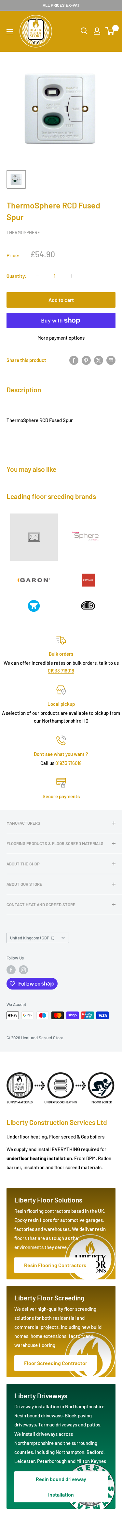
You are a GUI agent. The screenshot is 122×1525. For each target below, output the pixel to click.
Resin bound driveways (38, 1415)
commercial (27, 1327)
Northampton (70, 1452)
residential (65, 1318)
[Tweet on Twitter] (98, 360)
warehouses (57, 1229)
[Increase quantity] (72, 276)
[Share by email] (110, 360)
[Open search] (84, 31)
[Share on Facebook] (73, 360)
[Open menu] (10, 31)
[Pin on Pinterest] (86, 360)
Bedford (95, 1452)
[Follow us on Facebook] (11, 969)
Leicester (24, 1461)
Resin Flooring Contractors (55, 1265)
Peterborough (52, 1461)
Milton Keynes (91, 1461)
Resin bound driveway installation (61, 1487)
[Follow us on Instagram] (23, 969)
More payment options (61, 338)
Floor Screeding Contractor (55, 1363)
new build (91, 1327)
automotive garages (81, 1220)
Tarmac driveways (58, 1424)
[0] (110, 31)
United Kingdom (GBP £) (32, 937)
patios (93, 1424)
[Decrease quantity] (37, 276)
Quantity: (16, 276)
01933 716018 (61, 670)
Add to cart (61, 300)
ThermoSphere (23, 232)
